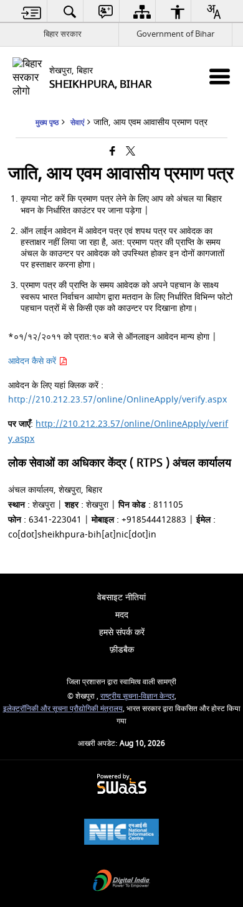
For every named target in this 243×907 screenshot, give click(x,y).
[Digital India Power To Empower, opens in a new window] (121, 881)
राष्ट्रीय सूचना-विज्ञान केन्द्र (137, 696)
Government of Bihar (175, 34)
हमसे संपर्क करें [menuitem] (122, 632)
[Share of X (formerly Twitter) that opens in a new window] (130, 152)
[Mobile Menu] (220, 76)
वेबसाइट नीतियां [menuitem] (121, 597)
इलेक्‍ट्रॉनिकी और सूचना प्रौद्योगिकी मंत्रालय (63, 709)
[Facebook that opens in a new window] (112, 152)
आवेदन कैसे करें (33, 361)
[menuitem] (31, 11)
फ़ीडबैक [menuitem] (122, 649)
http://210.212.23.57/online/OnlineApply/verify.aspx (117, 399)
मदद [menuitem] (121, 614)
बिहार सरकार (63, 34)
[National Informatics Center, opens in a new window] (121, 833)
